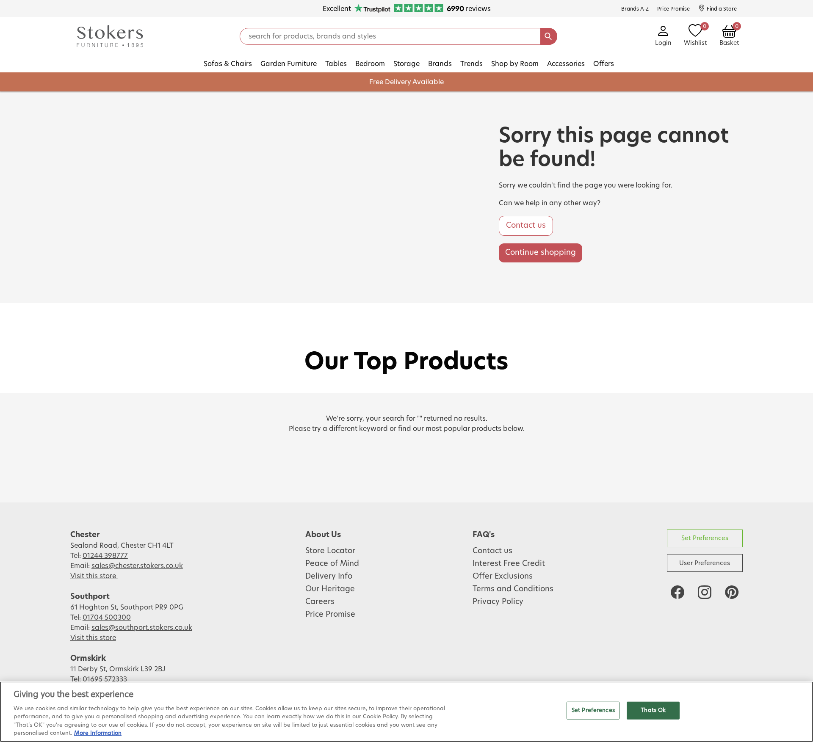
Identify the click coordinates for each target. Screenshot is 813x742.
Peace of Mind (332, 564)
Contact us (526, 225)
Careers (320, 602)
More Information (98, 733)
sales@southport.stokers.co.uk (141, 627)
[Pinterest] (731, 592)
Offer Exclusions (503, 576)
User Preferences (704, 563)
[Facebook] (677, 592)
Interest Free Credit (509, 564)
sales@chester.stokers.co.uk (137, 566)
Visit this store (94, 576)
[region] (406, 711)
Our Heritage (330, 589)
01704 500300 (107, 617)
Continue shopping (540, 253)
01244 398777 (105, 555)
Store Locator (330, 551)
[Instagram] (704, 592)
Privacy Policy (498, 602)
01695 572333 (105, 679)
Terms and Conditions (513, 589)
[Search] (548, 36)
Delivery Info (328, 576)
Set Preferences (704, 538)
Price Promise (330, 614)
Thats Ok (653, 710)
